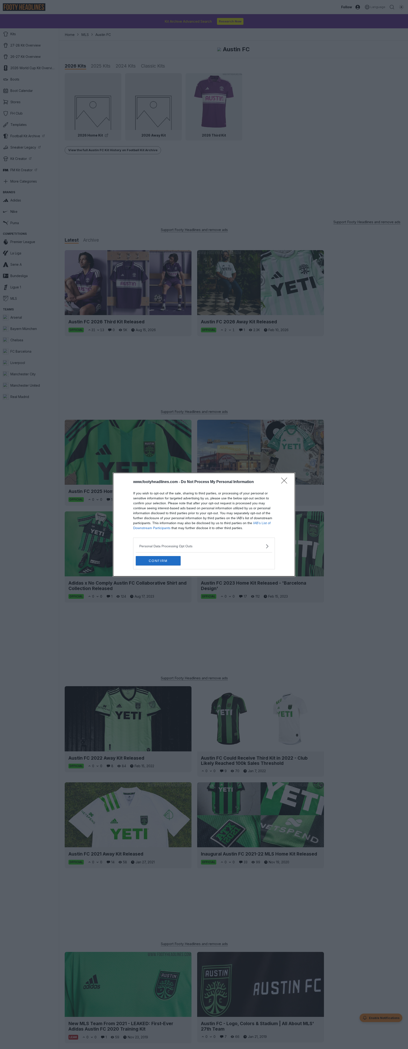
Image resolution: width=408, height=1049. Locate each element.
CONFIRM (158, 561)
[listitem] (204, 546)
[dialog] (204, 524)
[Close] (285, 482)
